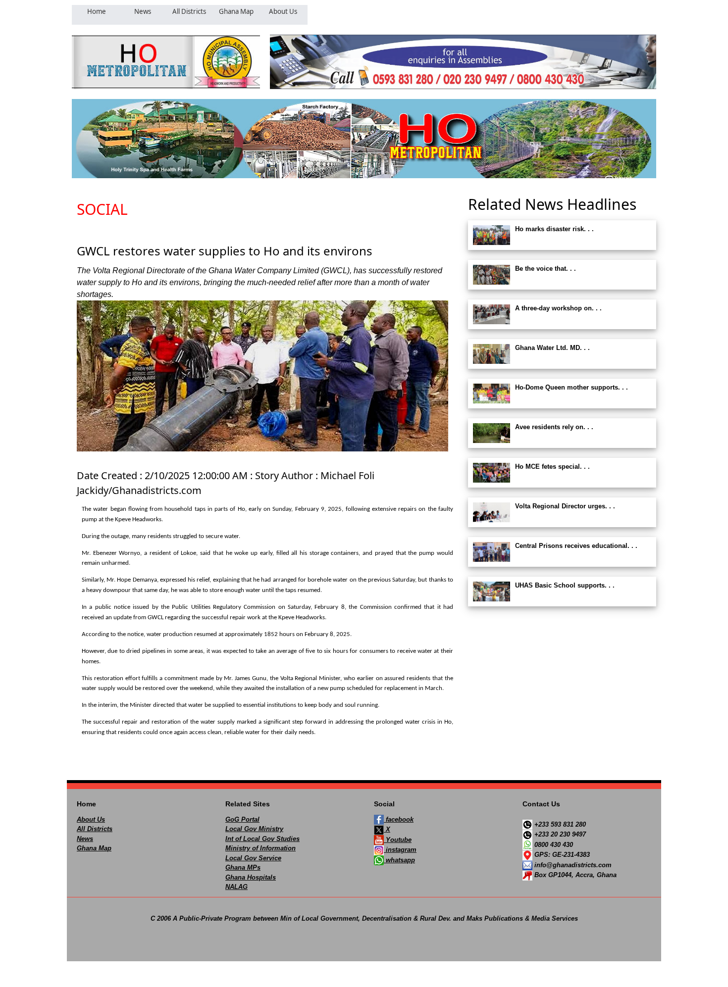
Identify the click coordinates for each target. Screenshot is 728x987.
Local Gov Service (253, 858)
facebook (399, 819)
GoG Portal (242, 819)
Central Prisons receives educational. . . (576, 545)
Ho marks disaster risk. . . (554, 229)
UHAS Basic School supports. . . (565, 585)
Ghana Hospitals (250, 877)
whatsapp (399, 860)
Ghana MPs (242, 867)
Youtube (398, 839)
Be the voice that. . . (545, 268)
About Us (91, 819)
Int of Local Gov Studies (262, 838)
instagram (400, 849)
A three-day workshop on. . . (558, 308)
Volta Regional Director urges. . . (565, 506)
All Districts (94, 829)
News (85, 838)
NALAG (236, 886)
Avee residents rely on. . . (554, 427)
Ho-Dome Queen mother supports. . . (571, 387)
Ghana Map (94, 848)
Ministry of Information (260, 848)
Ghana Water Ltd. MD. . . (552, 347)
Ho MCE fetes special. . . (552, 466)
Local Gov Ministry (254, 829)
